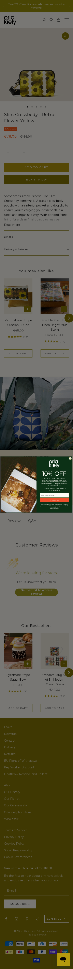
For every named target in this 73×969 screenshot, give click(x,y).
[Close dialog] (70, 458)
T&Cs (51, 508)
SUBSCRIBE (54, 500)
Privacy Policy (56, 508)
